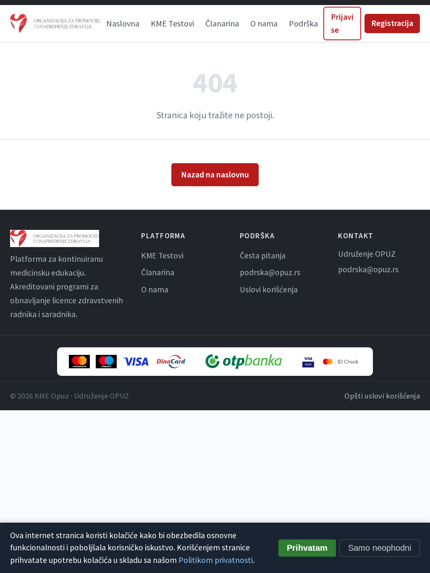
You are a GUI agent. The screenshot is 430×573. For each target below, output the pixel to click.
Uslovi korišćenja (269, 289)
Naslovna (122, 23)
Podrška (303, 23)
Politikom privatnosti (215, 560)
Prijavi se (342, 23)
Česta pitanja (263, 255)
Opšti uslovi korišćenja (382, 396)
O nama (264, 23)
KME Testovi (172, 23)
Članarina (222, 23)
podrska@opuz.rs (270, 272)
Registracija (392, 23)
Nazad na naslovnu (215, 174)
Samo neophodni (379, 547)
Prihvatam (307, 547)
